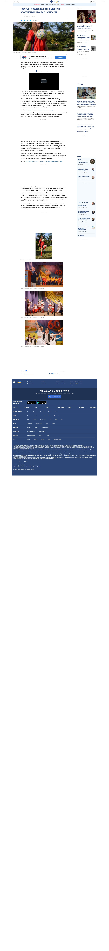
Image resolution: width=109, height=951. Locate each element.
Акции (47, 423)
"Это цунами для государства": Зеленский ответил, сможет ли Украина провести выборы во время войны (85, 114)
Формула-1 (56, 415)
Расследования (60, 407)
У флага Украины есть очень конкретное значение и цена (83, 204)
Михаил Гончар (80, 223)
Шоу (25, 14)
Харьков (34, 411)
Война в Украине (44, 4)
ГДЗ (28, 419)
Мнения (79, 156)
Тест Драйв (29, 423)
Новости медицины (31, 435)
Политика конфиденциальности (76, 381)
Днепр (49, 411)
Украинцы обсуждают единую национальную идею (40, 110)
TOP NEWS (80, 84)
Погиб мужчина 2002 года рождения (84, 129)
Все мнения (80, 235)
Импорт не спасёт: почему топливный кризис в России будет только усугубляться (84, 220)
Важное (79, 8)
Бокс (49, 415)
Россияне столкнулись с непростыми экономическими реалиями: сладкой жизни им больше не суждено (84, 228)
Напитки (36, 427)
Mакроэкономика (42, 431)
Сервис (53, 423)
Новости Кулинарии (46, 427)
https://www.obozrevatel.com (55, 445)
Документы (44, 383)
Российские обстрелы (70, 4)
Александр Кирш (81, 214)
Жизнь (47, 407)
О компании (29, 381)
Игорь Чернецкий (81, 207)
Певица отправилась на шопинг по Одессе (85, 30)
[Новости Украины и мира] (51, 374)
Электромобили (39, 423)
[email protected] (28, 466)
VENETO (62, 4)
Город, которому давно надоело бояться (83, 212)
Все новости (93, 407)
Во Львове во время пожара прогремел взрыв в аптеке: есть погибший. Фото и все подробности (86, 126)
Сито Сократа (80, 231)
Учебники (35, 419)
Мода (49, 439)
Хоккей (43, 415)
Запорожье (42, 411)
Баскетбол (36, 415)
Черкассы (56, 411)
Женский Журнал (57, 439)
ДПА (50, 419)
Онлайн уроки (43, 419)
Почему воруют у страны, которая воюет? (84, 177)
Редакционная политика (29, 373)
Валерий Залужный (81, 164)
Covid (48, 435)
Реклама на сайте (30, 383)
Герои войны (37, 4)
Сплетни (35, 439)
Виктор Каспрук (80, 172)
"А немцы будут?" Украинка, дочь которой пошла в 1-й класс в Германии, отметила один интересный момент (83, 37)
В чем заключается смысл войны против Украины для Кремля (83, 169)
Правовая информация (60, 381)
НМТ (61, 419)
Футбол (28, 415)
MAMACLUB (41, 435)
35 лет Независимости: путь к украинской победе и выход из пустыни (83, 161)
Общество (81, 407)
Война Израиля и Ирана (54, 4)
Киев (28, 411)
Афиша (28, 439)
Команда (43, 381)
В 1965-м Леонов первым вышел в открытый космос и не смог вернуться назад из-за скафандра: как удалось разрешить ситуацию (83, 48)
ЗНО (56, 419)
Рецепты (29, 427)
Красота (42, 439)
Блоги (69, 407)
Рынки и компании (31, 431)
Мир (36, 407)
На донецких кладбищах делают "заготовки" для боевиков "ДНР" (44, 161)
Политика (26, 407)
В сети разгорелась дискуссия (83, 40)
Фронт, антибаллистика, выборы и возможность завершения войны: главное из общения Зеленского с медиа (86, 103)
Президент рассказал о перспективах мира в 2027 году (86, 107)
